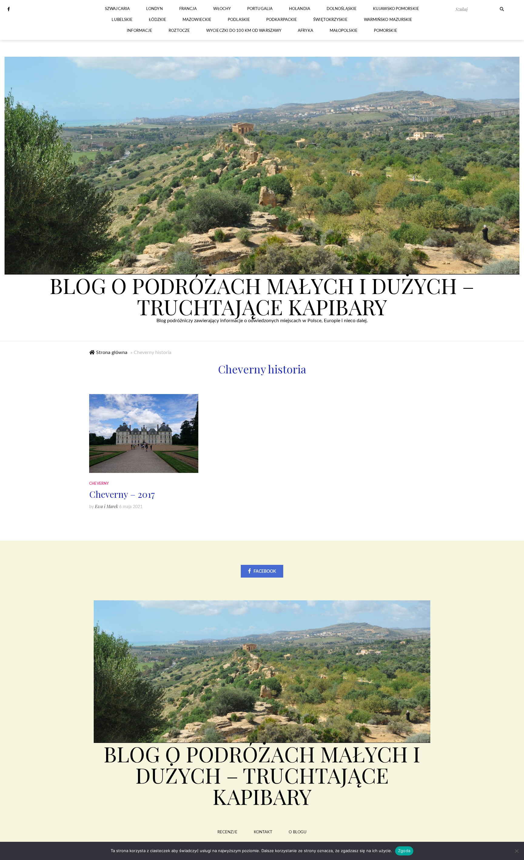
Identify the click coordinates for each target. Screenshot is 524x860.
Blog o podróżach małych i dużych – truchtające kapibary (262, 296)
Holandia (299, 9)
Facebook (265, 571)
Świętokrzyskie (330, 20)
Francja (188, 9)
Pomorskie (385, 31)
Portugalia (260, 9)
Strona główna (111, 352)
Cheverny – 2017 (122, 494)
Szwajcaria (117, 9)
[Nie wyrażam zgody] (516, 851)
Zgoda (404, 850)
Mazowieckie (197, 20)
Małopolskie (344, 31)
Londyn (154, 9)
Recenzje (227, 832)
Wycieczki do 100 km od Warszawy (243, 31)
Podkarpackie (281, 20)
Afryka (305, 31)
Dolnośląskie (342, 9)
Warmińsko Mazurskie (388, 20)
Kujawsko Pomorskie (396, 9)
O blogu (298, 832)
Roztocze (179, 31)
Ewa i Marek (106, 506)
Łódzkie (157, 20)
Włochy (222, 9)
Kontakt (263, 832)
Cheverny (99, 483)
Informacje (139, 31)
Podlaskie (239, 20)
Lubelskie (122, 20)
